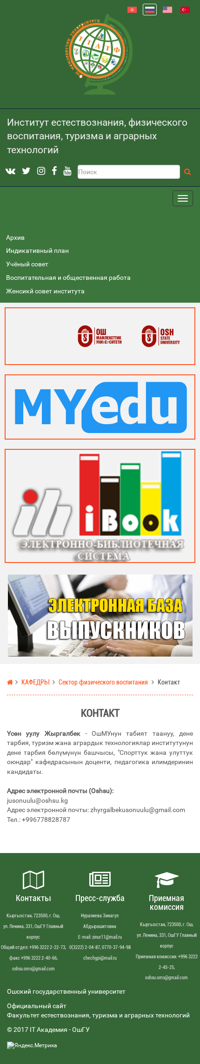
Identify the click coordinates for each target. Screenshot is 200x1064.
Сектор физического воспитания (103, 682)
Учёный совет (27, 264)
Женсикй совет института (45, 291)
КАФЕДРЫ (35, 682)
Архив (15, 238)
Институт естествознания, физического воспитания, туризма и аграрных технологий (97, 136)
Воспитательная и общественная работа (68, 278)
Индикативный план (37, 251)
